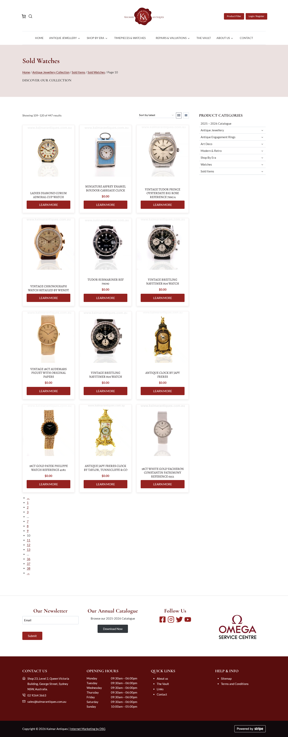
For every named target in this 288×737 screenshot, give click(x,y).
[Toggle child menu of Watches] (262, 164)
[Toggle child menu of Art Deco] (262, 144)
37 (28, 563)
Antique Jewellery (212, 130)
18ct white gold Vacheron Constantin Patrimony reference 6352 (163, 472)
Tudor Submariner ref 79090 (106, 281)
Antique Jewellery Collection (50, 72)
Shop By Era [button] (95, 38)
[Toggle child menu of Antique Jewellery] (262, 130)
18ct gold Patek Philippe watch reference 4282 (48, 468)
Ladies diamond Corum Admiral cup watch (48, 195)
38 (28, 568)
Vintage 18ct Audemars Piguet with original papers (48, 373)
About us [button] (223, 38)
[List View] (186, 115)
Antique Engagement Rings (218, 137)
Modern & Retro (211, 150)
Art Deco (206, 144)
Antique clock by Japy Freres (162, 374)
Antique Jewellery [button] (63, 38)
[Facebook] (162, 619)
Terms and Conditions (235, 684)
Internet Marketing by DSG (87, 729)
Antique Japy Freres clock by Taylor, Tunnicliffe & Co (105, 468)
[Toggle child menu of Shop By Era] (262, 157)
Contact (246, 38)
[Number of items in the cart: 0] (24, 16)
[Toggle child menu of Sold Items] (262, 171)
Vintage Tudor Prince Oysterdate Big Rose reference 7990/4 (162, 193)
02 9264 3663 (36, 695)
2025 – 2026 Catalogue (216, 123)
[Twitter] (179, 619)
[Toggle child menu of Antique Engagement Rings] (262, 137)
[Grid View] (179, 115)
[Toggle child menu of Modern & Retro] (262, 151)
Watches (206, 164)
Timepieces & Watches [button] (130, 38)
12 (28, 545)
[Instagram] (171, 619)
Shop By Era (208, 157)
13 (28, 549)
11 (28, 540)
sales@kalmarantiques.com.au (46, 701)
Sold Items (78, 72)
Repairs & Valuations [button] (171, 38)
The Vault (204, 38)
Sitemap (226, 678)
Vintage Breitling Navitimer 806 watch (162, 281)
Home (39, 38)
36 (28, 559)
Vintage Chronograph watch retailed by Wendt (48, 288)
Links (160, 689)
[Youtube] (187, 619)
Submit (32, 636)
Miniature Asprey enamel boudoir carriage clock (105, 188)
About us (162, 678)
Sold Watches (96, 72)
